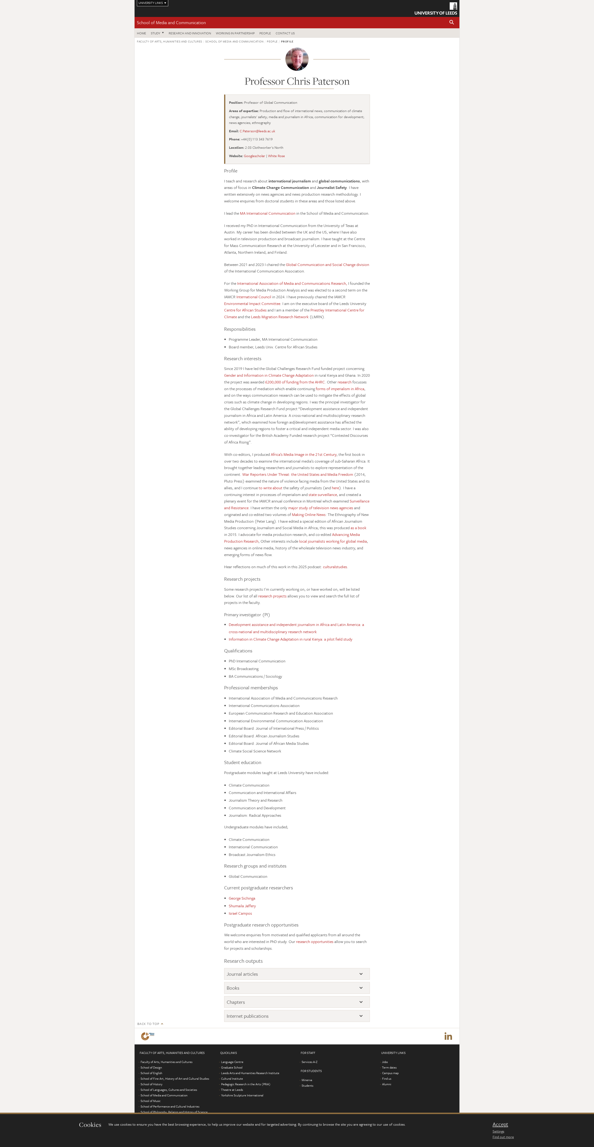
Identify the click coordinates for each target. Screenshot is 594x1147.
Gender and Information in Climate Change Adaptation (269, 375)
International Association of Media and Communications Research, (292, 283)
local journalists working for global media (333, 541)
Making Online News (309, 514)
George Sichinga (242, 898)
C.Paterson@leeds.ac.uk (257, 130)
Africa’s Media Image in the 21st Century (303, 454)
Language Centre (232, 1062)
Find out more (503, 1136)
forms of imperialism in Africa (340, 389)
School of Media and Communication (171, 22)
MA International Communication (267, 213)
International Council (253, 297)
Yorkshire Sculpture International (242, 1095)
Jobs (385, 1062)
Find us (386, 1078)
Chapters (236, 1002)
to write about (271, 488)
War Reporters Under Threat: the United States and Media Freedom (298, 474)
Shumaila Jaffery (242, 906)
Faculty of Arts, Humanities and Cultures (169, 41)
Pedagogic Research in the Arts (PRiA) (246, 1084)
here (335, 488)
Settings (498, 1131)
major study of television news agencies (320, 508)
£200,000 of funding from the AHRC (295, 382)
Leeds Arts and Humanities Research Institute (250, 1073)
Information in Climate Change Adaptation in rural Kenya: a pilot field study (290, 639)
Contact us (285, 33)
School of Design (151, 1067)
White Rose (276, 155)
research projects (272, 596)
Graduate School (231, 1067)
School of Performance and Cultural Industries (170, 1106)
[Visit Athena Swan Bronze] (148, 1036)
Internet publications (248, 1016)
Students (307, 1085)
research (344, 382)
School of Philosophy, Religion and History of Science (174, 1112)
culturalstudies (335, 567)
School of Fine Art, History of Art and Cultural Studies (175, 1078)
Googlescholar (254, 155)
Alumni (386, 1084)
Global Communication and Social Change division (327, 264)
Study (155, 33)
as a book (358, 528)
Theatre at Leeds (232, 1089)
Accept (500, 1124)
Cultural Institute (232, 1078)
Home (141, 33)
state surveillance (323, 494)
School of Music (151, 1100)
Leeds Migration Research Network (280, 317)
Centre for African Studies (246, 310)
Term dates (389, 1067)
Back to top (148, 1023)
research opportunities (314, 941)
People (265, 33)
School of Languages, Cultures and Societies (169, 1089)
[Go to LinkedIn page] (448, 1036)
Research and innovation (190, 33)
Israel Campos (240, 913)
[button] (451, 22)
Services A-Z (309, 1062)
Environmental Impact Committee (252, 303)
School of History (151, 1084)
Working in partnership (235, 33)
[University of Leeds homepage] (436, 8)
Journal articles (242, 974)
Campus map (390, 1073)
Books (233, 988)
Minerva (307, 1080)
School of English (151, 1073)
